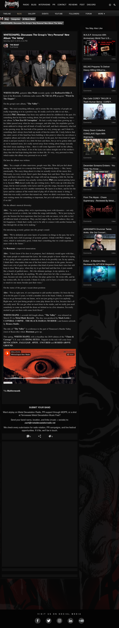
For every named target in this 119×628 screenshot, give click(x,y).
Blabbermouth (13, 390)
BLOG (33, 4)
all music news (29, 19)
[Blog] (2, 28)
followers (74, 13)
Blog (6, 19)
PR (54, 4)
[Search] (114, 4)
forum (89, 13)
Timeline (7, 13)
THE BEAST (14, 45)
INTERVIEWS (44, 4)
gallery (31, 13)
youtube (59, 13)
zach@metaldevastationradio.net (39, 422)
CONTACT (62, 4)
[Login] (110, 4)
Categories (15, 19)
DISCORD (91, 4)
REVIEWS (73, 4)
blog (19, 13)
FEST (82, 4)
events (45, 13)
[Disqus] (39, 474)
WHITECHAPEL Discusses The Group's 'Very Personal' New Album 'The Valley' (32, 23)
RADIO (26, 4)
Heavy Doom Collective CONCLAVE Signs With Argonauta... (94, 133)
